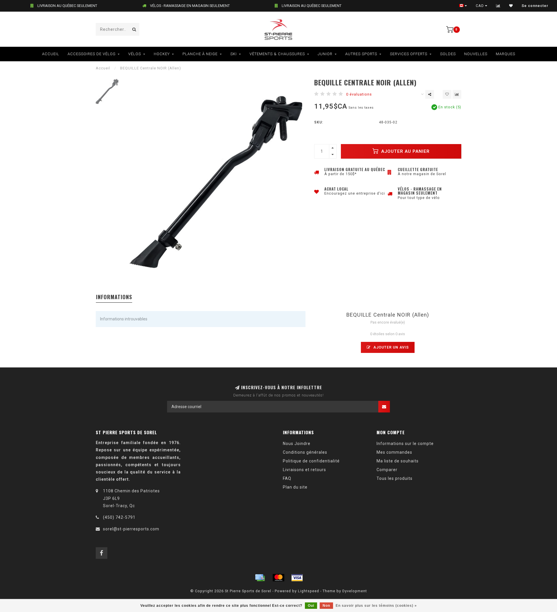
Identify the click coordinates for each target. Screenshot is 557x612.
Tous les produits (395, 478)
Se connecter (535, 6)
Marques (505, 54)
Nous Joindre (296, 443)
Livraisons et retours (304, 469)
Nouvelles (475, 54)
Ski (233, 54)
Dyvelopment (354, 591)
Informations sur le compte (405, 443)
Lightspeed (308, 591)
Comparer (387, 469)
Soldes (448, 54)
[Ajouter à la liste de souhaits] (447, 94)
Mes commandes (394, 452)
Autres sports (361, 54)
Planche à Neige (200, 54)
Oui (311, 606)
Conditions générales (305, 452)
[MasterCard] (278, 577)
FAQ (287, 478)
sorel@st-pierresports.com (131, 529)
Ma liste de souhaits (398, 461)
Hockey (162, 54)
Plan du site (295, 487)
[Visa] (297, 577)
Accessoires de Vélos (91, 54)
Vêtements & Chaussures (277, 54)
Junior (325, 54)
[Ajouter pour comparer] (457, 94)
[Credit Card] (260, 577)
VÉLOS (134, 54)
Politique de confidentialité (311, 461)
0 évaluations (359, 94)
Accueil (50, 54)
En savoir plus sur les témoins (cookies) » (376, 606)
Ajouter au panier (405, 151)
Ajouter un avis (390, 347)
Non (326, 606)
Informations (114, 297)
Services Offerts (408, 54)
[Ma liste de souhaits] (511, 6)
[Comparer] (498, 6)
